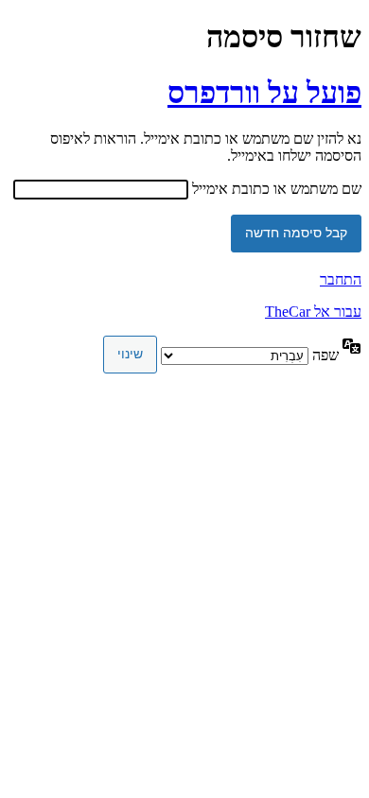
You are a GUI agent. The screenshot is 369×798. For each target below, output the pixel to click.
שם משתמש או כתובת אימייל (276, 189)
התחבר (340, 279)
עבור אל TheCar (313, 312)
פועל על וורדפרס (264, 93)
